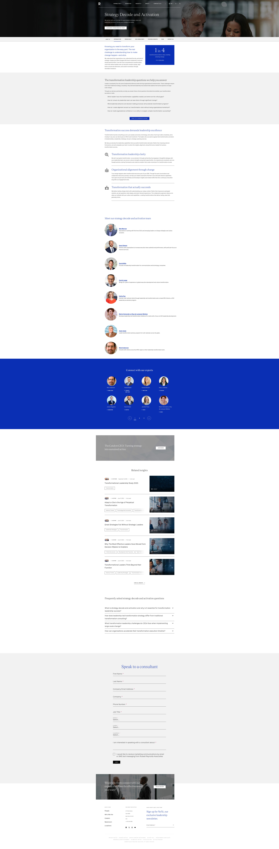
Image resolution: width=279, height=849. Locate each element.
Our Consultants (139, 39)
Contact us (171, 39)
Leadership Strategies (111, 529)
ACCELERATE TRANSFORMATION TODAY (116, 27)
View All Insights (138, 582)
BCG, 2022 (161, 60)
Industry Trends (110, 510)
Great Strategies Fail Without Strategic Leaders (124, 525)
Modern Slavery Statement (121, 839)
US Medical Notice (136, 839)
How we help (128, 39)
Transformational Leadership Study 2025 (121, 483)
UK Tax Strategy (158, 839)
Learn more (161, 447)
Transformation (110, 488)
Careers (107, 818)
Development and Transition (126, 551)
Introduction (117, 39)
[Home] (102, 3)
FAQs (162, 39)
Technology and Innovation (124, 510)
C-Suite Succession (111, 551)
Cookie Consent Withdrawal (137, 837)
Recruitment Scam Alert (163, 837)
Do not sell (150, 837)
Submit (116, 762)
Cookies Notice (123, 837)
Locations (108, 826)
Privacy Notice (113, 837)
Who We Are (109, 814)
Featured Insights (153, 39)
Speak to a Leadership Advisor (139, 118)
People (107, 811)
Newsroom (108, 822)
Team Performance (141, 551)
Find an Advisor (160, 786)
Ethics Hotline (147, 839)
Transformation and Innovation (142, 510)
